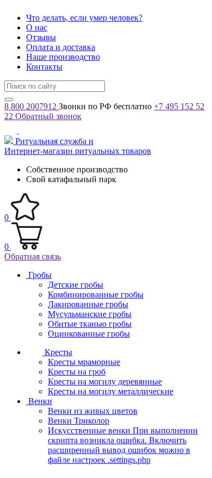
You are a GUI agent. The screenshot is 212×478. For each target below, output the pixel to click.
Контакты (44, 66)
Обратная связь (32, 256)
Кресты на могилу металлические (110, 391)
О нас (36, 27)
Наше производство (63, 56)
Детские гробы (75, 284)
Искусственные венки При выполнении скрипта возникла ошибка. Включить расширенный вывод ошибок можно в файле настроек (123, 445)
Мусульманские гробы (90, 314)
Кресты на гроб (76, 371)
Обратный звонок (48, 116)
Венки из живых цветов (93, 410)
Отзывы (41, 37)
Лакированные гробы (88, 304)
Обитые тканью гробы (90, 323)
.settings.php (129, 459)
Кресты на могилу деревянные (105, 381)
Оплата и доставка (60, 47)
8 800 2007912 (31, 106)
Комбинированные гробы (96, 294)
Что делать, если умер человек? (84, 17)
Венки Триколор (78, 420)
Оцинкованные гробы (89, 333)
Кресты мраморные (84, 362)
